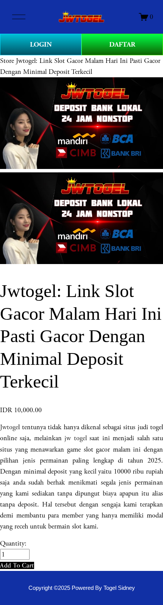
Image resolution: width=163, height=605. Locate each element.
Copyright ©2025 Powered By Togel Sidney (81, 588)
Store (7, 60)
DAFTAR (122, 44)
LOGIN (41, 44)
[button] (17, 565)
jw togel (75, 438)
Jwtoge (9, 427)
